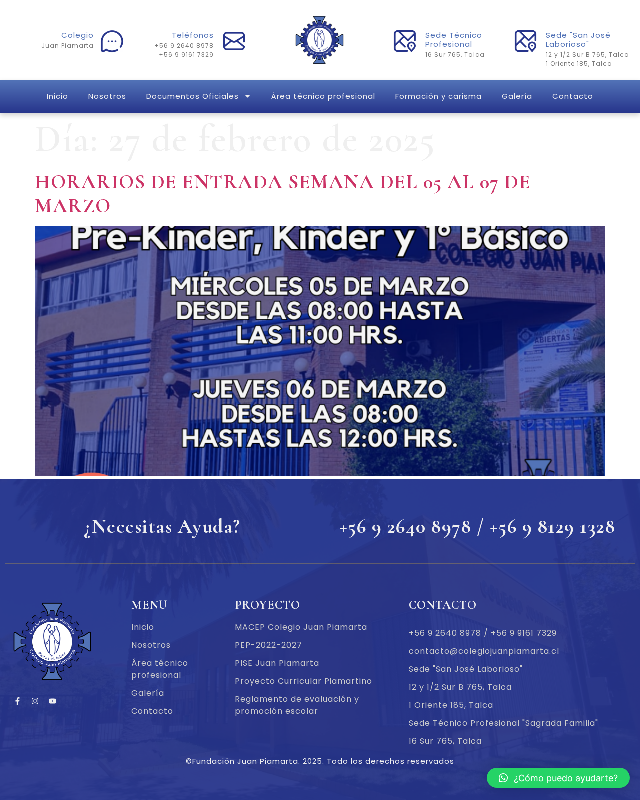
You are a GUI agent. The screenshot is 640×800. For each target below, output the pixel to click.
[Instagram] (35, 701)
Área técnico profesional (324, 96)
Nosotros (107, 96)
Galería (517, 96)
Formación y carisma (439, 96)
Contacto (573, 96)
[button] (558, 778)
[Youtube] (52, 701)
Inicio (57, 96)
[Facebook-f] (17, 701)
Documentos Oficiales (192, 96)
